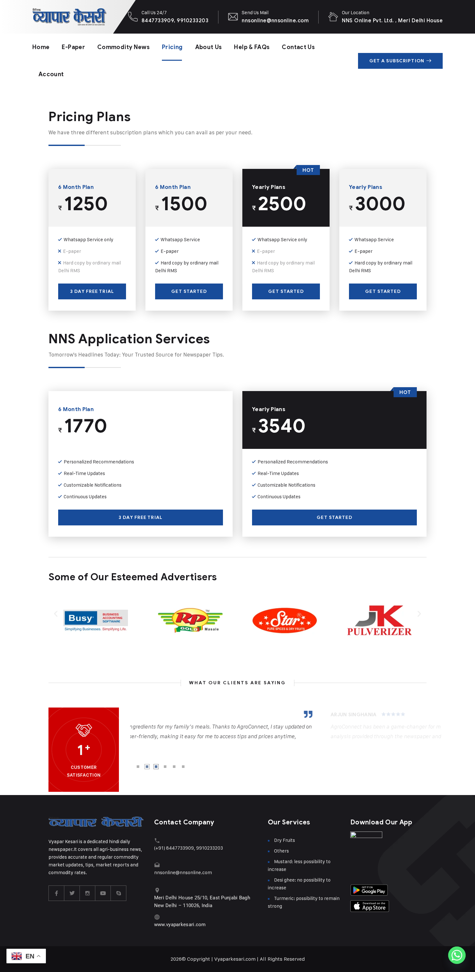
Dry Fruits (284, 840)
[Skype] (118, 893)
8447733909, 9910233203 (175, 20)
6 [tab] (183, 766)
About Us (208, 47)
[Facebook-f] (56, 893)
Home (40, 47)
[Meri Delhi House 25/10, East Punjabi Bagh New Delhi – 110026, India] (157, 890)
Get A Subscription (396, 61)
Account (51, 74)
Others (281, 851)
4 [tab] (165, 766)
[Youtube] (103, 893)
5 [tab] (174, 766)
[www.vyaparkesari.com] (157, 917)
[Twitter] (72, 893)
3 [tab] (156, 766)
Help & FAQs (251, 47)
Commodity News (123, 47)
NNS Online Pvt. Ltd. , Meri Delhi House (392, 20)
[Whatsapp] (457, 955)
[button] (56, 613)
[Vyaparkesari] (69, 17)
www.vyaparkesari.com (180, 924)
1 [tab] (138, 766)
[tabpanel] (285, 726)
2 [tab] (147, 766)
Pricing (172, 47)
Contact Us (298, 47)
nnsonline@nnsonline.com (275, 20)
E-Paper (73, 47)
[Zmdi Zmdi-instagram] (87, 893)
